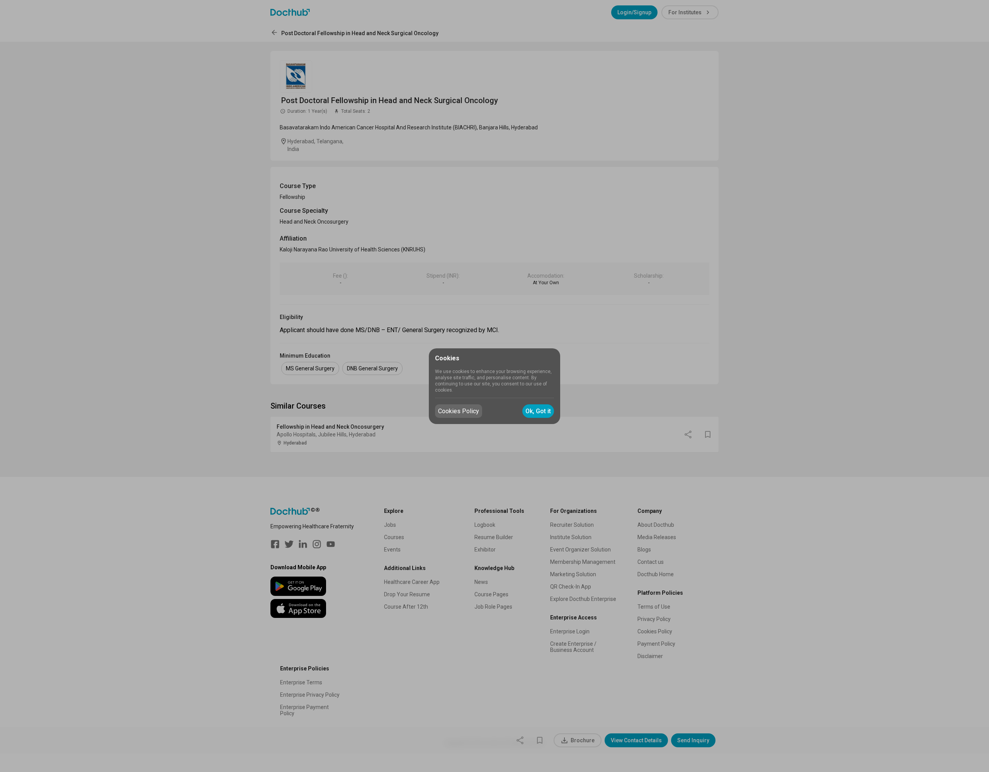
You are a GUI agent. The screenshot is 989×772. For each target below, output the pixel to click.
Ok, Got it (538, 411)
